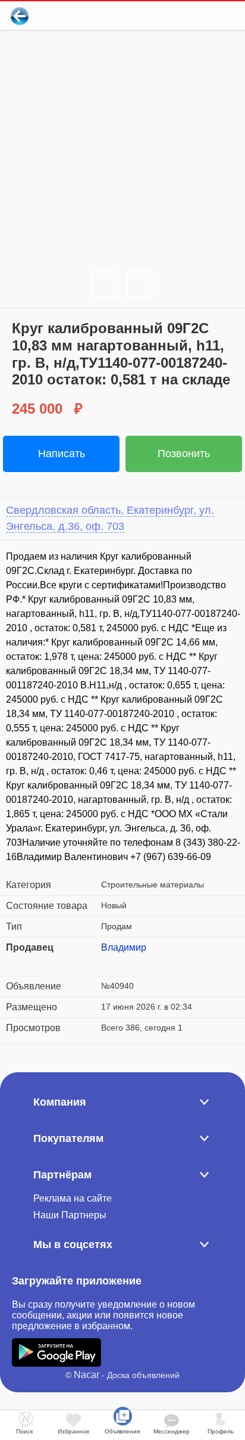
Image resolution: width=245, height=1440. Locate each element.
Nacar (86, 1375)
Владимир (123, 947)
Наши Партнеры (69, 1215)
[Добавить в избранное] (188, 16)
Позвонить (184, 454)
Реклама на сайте (72, 1198)
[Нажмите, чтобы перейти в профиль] (110, 962)
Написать (61, 454)
